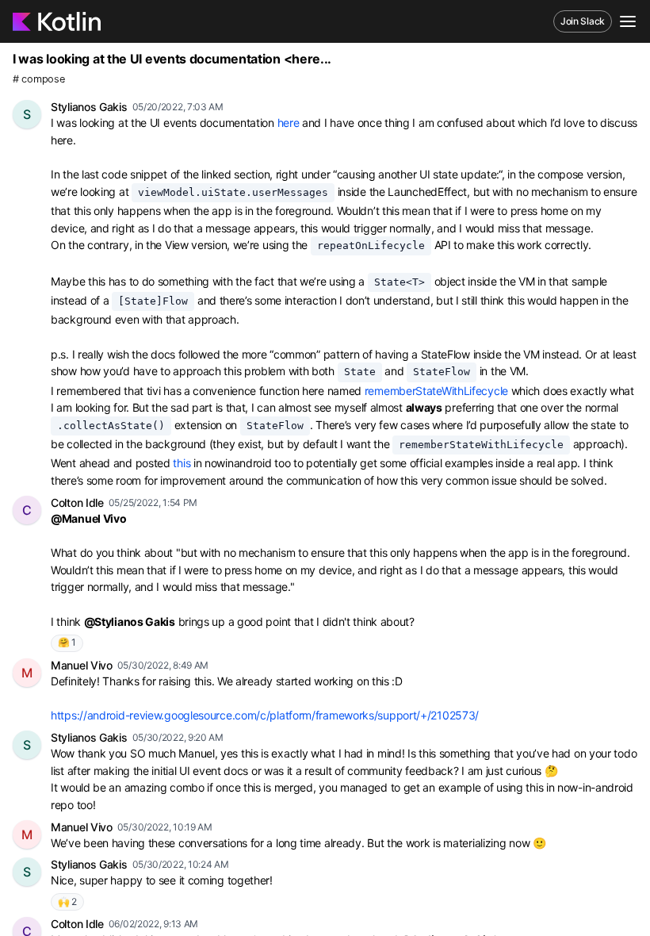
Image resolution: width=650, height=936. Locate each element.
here (288, 122)
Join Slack (582, 21)
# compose (38, 79)
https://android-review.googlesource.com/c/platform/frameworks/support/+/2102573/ (265, 715)
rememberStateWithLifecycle (436, 390)
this (181, 463)
